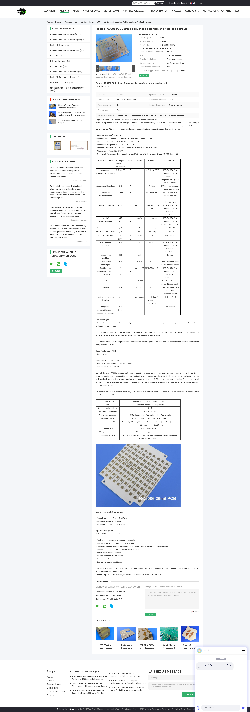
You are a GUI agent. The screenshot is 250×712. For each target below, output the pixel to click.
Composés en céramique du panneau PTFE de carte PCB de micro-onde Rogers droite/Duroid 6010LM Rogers (89, 685)
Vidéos (76, 11)
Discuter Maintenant (178, 3)
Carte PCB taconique (59, 45)
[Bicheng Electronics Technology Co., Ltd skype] (67, 264)
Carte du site (192, 11)
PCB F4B (54, 55)
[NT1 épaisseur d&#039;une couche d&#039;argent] (52, 122)
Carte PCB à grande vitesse (62, 77)
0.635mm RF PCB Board (151, 575)
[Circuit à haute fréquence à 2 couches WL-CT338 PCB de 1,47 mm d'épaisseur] (169, 634)
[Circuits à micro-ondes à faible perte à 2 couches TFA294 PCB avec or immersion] (190, 634)
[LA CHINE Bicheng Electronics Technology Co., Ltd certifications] (57, 145)
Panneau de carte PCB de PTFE (64, 50)
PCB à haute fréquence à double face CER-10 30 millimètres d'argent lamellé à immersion (126, 646)
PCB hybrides (56, 66)
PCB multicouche (58, 61)
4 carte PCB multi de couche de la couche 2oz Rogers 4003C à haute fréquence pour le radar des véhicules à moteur (89, 678)
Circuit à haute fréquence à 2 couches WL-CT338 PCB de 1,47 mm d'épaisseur (168, 646)
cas (237, 11)
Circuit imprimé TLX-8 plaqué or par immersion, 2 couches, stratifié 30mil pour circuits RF (72, 115)
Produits (64, 11)
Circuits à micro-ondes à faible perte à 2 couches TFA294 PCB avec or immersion (190, 646)
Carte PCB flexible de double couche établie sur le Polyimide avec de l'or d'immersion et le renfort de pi (126, 675)
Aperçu (50, 22)
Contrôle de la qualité (134, 11)
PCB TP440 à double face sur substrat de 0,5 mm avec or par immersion (105, 646)
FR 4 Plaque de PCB (59, 82)
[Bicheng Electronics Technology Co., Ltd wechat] (60, 264)
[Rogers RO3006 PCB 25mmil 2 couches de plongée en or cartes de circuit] (114, 49)
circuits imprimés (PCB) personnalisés (67, 88)
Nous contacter (158, 11)
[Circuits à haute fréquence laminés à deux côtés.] (52, 106)
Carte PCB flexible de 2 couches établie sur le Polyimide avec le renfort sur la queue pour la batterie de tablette (127, 689)
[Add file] (198, 708)
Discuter (143, 76)
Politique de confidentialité (216, 11)
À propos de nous (91, 11)
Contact (50, 695)
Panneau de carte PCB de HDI (64, 72)
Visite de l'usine (111, 11)
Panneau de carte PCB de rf (76, 22)
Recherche (160, 3)
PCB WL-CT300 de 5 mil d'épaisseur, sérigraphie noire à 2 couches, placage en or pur (147, 646)
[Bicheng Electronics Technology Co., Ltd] (22, 12)
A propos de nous (54, 684)
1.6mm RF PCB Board (132, 575)
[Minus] (243, 650)
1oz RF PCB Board (114, 575)
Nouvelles (176, 11)
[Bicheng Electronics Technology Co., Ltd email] (53, 264)
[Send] (243, 708)
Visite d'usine (52, 688)
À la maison (50, 11)
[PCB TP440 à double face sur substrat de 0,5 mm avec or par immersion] (105, 634)
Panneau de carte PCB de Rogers (65, 39)
